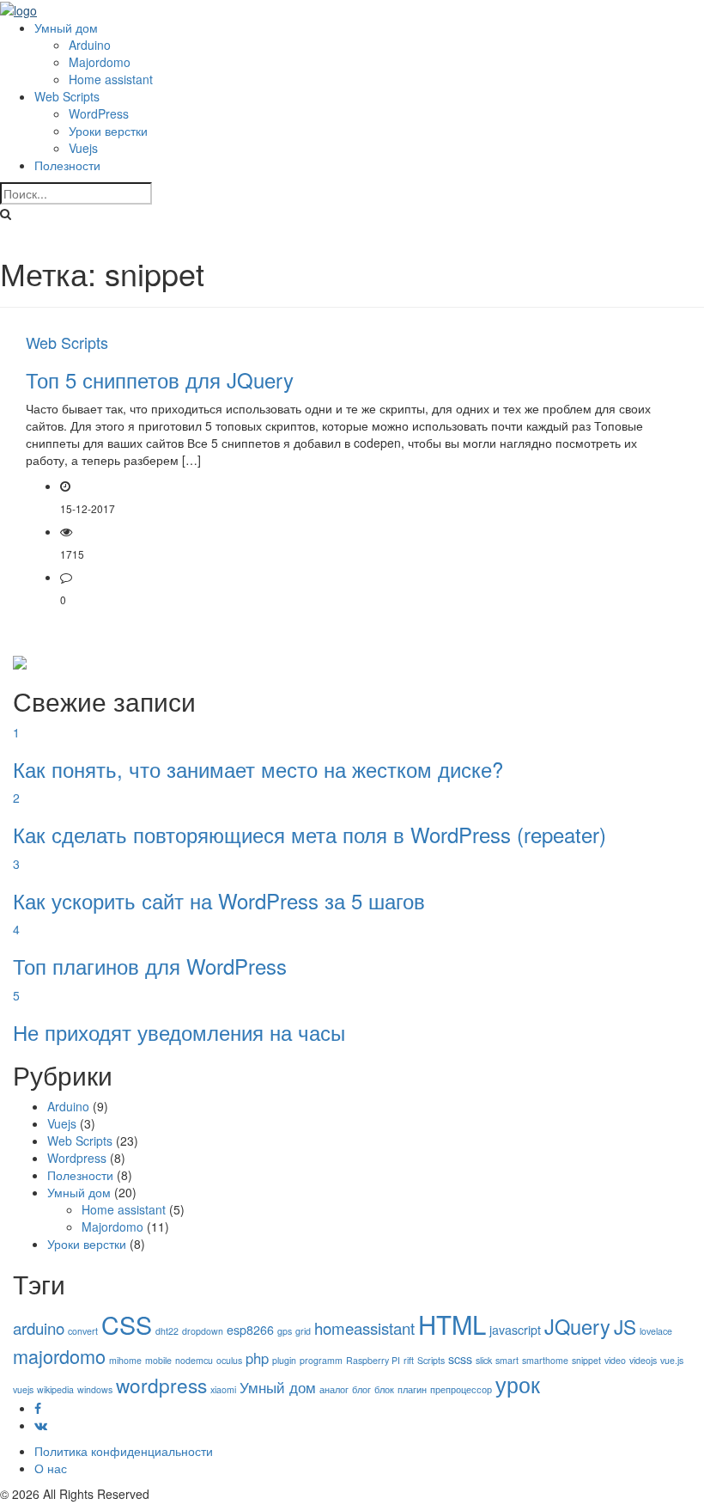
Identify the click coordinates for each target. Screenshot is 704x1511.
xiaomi (223, 1389)
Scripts (431, 1360)
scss (460, 1358)
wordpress (161, 1384)
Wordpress (76, 1157)
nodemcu (194, 1360)
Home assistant (111, 79)
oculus (229, 1360)
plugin (284, 1360)
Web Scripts (67, 96)
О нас (50, 1468)
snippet (586, 1360)
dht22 (167, 1330)
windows (94, 1389)
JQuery (577, 1326)
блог (361, 1389)
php (257, 1358)
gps (284, 1330)
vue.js (671, 1360)
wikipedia (55, 1389)
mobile (158, 1360)
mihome (125, 1360)
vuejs (23, 1389)
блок (384, 1389)
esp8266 (250, 1329)
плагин (412, 1389)
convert (83, 1330)
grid (303, 1330)
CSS (126, 1324)
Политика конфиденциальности (123, 1450)
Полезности (67, 165)
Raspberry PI (373, 1360)
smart (507, 1360)
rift (409, 1360)
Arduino (90, 44)
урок (517, 1384)
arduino (38, 1328)
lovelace (656, 1330)
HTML (452, 1324)
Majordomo (99, 61)
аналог (334, 1389)
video (615, 1360)
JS (625, 1326)
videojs (643, 1360)
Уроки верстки (108, 130)
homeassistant (364, 1328)
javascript (515, 1329)
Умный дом (66, 27)
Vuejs (83, 147)
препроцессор (461, 1389)
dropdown (202, 1330)
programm (321, 1360)
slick (484, 1360)
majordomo (59, 1356)
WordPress (99, 113)
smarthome (545, 1360)
